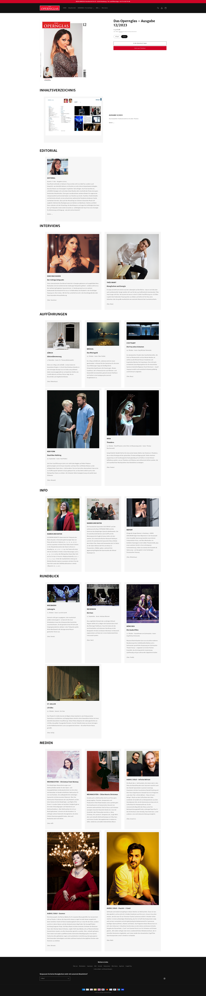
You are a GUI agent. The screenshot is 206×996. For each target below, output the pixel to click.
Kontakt (100, 966)
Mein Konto (115, 966)
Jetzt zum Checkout (139, 48)
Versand (121, 31)
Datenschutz (107, 966)
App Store (121, 966)
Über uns (75, 966)
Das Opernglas (101, 992)
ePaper (117, 36)
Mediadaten (82, 966)
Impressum (90, 966)
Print (124, 36)
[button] (86, 8)
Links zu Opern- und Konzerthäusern (103, 969)
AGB (95, 966)
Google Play (129, 966)
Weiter (111, 122)
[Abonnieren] (68, 978)
